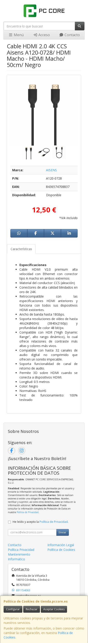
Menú (18, 34)
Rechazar (31, 609)
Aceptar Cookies (54, 609)
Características (21, 249)
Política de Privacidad (28, 512)
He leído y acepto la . (40, 522)
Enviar (62, 532)
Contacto (72, 34)
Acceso (43, 34)
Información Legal (60, 545)
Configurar (13, 609)
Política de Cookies (61, 549)
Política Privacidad (21, 549)
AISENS (51, 170)
